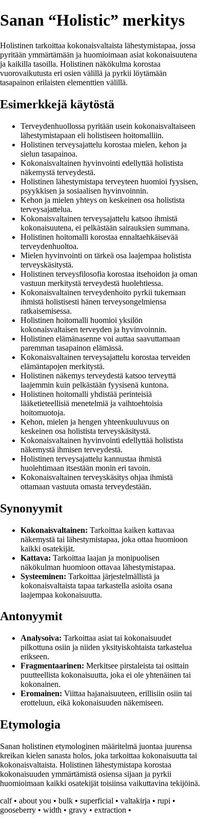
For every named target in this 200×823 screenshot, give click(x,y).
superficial (96, 800)
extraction (110, 810)
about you (35, 800)
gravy (78, 810)
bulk (65, 800)
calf (6, 800)
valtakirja (135, 800)
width (52, 810)
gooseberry (18, 810)
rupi (163, 800)
